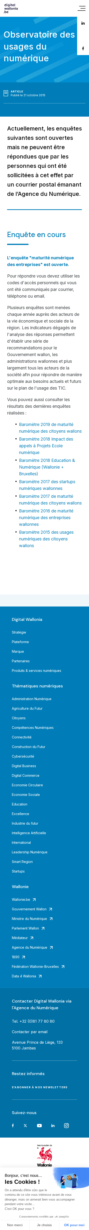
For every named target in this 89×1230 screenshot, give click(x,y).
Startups (18, 871)
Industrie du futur (25, 823)
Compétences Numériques (33, 728)
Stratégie (19, 632)
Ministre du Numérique (29, 919)
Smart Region (22, 862)
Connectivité (22, 737)
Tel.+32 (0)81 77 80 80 (33, 1021)
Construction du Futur (28, 747)
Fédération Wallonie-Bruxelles (35, 966)
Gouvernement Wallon (29, 909)
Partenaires (21, 661)
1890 (15, 957)
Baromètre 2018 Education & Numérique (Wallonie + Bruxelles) (47, 467)
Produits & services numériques (36, 671)
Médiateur (20, 938)
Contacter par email (29, 1031)
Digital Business (24, 766)
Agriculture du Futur (27, 708)
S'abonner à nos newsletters (39, 1087)
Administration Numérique (32, 699)
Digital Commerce (25, 775)
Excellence (20, 814)
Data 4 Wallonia (24, 976)
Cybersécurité (23, 756)
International (21, 842)
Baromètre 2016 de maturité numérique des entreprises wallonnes (46, 517)
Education (19, 804)
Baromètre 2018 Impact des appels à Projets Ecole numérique (46, 445)
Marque (18, 651)
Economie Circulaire (27, 785)
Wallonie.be (21, 899)
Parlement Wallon (25, 928)
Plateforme (20, 642)
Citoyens (19, 718)
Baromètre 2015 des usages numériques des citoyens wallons (46, 539)
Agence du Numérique (29, 947)
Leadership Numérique (29, 852)
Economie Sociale (26, 795)
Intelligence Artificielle (29, 833)
